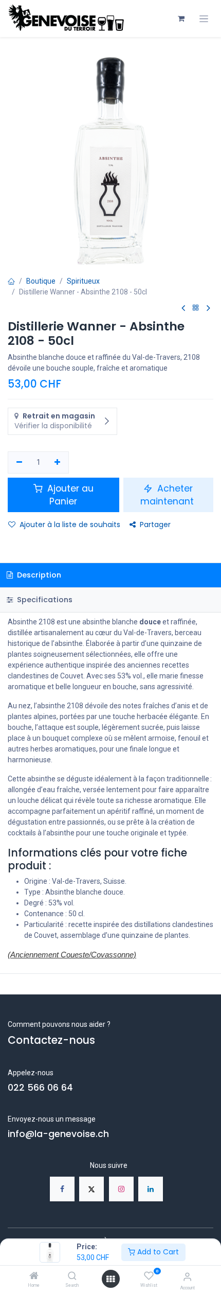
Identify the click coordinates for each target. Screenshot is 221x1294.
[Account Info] (187, 1277)
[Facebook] (62, 1189)
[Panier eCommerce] (181, 18)
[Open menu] (110, 1279)
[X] (91, 1189)
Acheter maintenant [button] (168, 495)
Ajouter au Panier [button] (69, 495)
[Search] (72, 1276)
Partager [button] (155, 524)
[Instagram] (121, 1189)
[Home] (34, 1276)
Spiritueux (83, 281)
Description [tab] (38, 575)
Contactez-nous (51, 1040)
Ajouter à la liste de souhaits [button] (70, 524)
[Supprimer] (19, 462)
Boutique (41, 281)
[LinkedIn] (150, 1189)
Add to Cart (157, 1252)
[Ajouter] (57, 462)
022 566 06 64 (40, 1087)
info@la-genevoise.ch (58, 1134)
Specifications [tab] (43, 599)
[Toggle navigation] (203, 18)
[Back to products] (196, 308)
